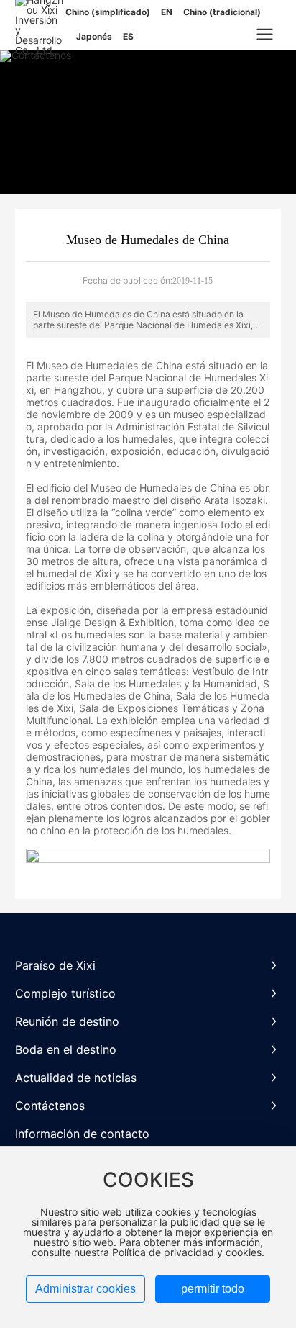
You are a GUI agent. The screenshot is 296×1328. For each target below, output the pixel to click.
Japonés (94, 36)
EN (166, 11)
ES (128, 36)
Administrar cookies (85, 1289)
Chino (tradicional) (222, 11)
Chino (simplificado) (107, 11)
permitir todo (212, 1289)
